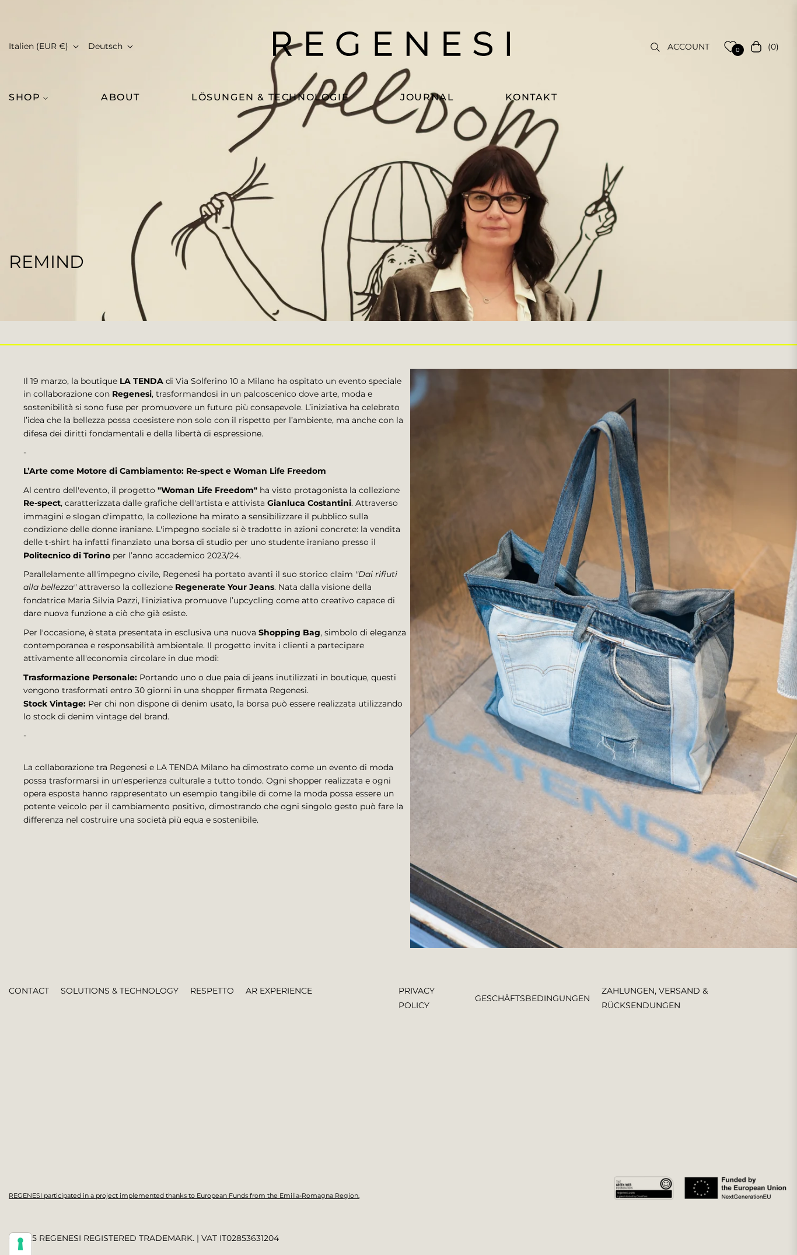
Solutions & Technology (120, 990)
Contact (29, 990)
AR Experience (279, 990)
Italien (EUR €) (38, 46)
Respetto (212, 990)
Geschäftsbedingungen (532, 998)
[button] (35, 97)
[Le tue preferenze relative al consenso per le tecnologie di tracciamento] (20, 1244)
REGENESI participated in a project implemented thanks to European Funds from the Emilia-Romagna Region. (184, 1195)
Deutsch (105, 46)
